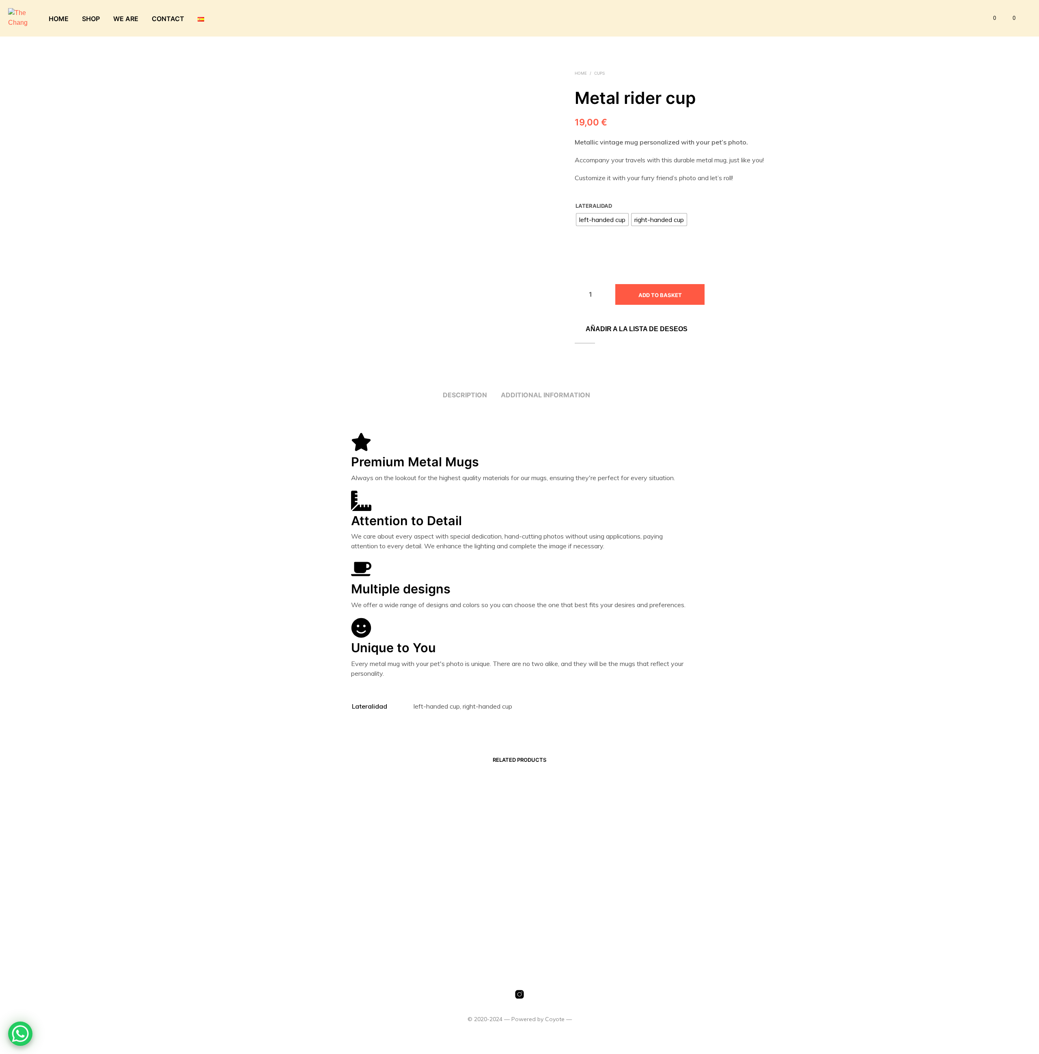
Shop (91, 19)
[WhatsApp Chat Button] (20, 1034)
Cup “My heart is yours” (560, 906)
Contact (168, 19)
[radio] (602, 219)
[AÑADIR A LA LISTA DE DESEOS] (324, 885)
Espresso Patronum (296, 906)
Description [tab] (465, 395)
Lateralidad (594, 206)
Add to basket (660, 295)
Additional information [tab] (545, 395)
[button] (990, 18)
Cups (599, 73)
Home (59, 19)
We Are (125, 19)
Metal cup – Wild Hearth (432, 906)
